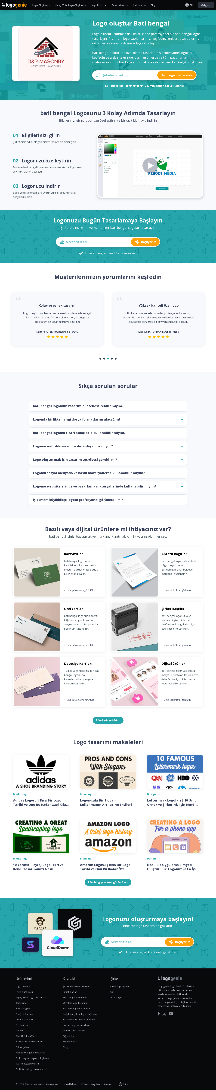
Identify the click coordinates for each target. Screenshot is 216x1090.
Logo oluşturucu (24, 991)
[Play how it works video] (150, 165)
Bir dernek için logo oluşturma (79, 1019)
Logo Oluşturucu (41, 5)
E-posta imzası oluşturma (29, 1041)
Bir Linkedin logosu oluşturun (30, 1069)
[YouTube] (171, 1013)
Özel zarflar (21, 1025)
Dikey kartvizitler (24, 1019)
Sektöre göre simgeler (75, 997)
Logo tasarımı (22, 986)
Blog (153, 5)
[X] (164, 1013)
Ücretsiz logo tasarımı (75, 1002)
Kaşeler (19, 1030)
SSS (112, 991)
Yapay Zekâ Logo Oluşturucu (70, 5)
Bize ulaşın (116, 997)
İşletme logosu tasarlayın (76, 1025)
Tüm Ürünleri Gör (24, 1036)
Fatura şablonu (23, 1047)
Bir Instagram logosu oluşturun (32, 1058)
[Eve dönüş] (14, 5)
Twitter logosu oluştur (27, 1063)
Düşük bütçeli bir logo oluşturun (80, 1013)
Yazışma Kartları (24, 1013)
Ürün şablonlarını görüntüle (79, 590)
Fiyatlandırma (70, 1041)
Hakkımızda (139, 5)
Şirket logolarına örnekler (76, 986)
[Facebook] (159, 1013)
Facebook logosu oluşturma (30, 1052)
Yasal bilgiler (70, 1084)
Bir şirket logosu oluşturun (77, 1008)
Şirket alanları (70, 991)
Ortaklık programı (119, 986)
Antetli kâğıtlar (23, 1008)
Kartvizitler (21, 1002)
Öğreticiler (68, 1036)
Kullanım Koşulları (90, 1084)
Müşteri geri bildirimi (74, 1030)
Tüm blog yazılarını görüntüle (107, 882)
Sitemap (108, 1084)
